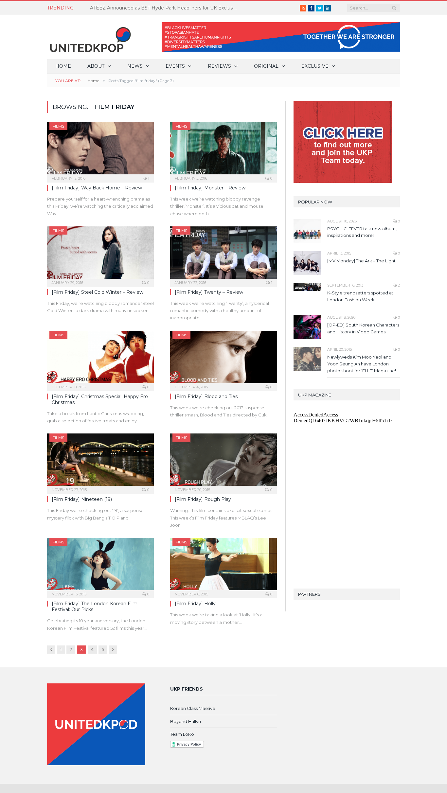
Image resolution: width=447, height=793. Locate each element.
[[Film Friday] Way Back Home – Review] (100, 150)
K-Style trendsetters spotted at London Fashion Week (360, 296)
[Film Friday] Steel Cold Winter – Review (97, 292)
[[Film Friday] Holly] (223, 566)
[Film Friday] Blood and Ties (206, 396)
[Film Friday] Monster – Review (210, 188)
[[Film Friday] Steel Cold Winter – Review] (100, 254)
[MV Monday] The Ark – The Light (361, 260)
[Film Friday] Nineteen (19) (82, 499)
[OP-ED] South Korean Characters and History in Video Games (363, 328)
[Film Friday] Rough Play (203, 499)
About (95, 66)
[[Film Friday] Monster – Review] (223, 150)
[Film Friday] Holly (195, 604)
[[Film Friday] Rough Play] (223, 461)
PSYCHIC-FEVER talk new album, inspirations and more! (362, 232)
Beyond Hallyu (185, 721)
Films (58, 126)
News (135, 66)
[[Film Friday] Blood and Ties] (223, 359)
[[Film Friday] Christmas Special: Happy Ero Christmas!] (100, 359)
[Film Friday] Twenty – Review (209, 292)
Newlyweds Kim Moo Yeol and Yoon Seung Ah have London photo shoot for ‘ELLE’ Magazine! (361, 363)
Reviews (219, 66)
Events (175, 66)
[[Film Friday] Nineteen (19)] (100, 461)
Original (266, 66)
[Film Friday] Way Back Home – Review (97, 188)
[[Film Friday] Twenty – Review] (223, 254)
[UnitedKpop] (89, 37)
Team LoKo (182, 734)
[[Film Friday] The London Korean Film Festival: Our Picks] (100, 566)
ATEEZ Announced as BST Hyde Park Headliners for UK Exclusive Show (165, 8)
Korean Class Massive (192, 708)
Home (63, 66)
